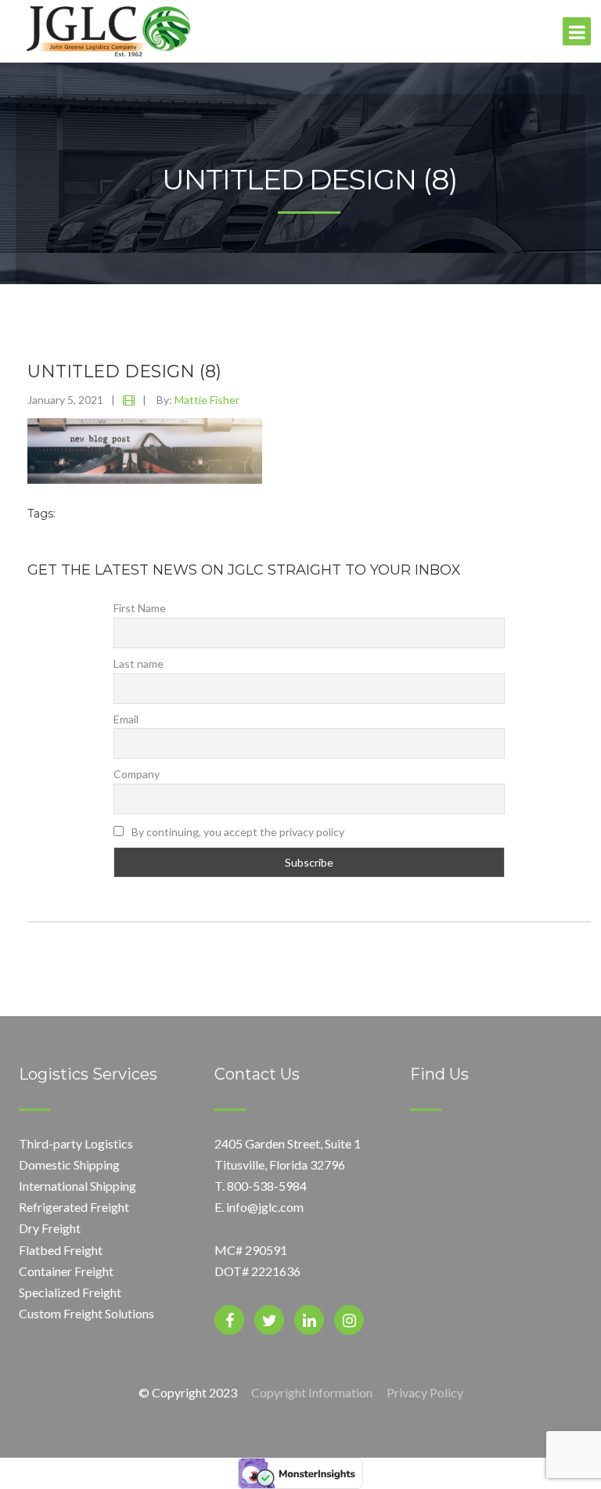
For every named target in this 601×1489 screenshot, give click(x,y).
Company (136, 774)
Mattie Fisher (207, 399)
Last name (138, 663)
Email (126, 719)
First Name (139, 608)
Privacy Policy (425, 1392)
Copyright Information (311, 1392)
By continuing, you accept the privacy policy (236, 831)
